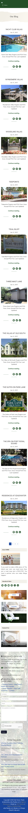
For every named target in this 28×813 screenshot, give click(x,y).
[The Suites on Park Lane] (14, 403)
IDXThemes (20, 804)
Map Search (18, 684)
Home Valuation (7, 688)
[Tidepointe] (14, 195)
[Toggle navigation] (4, 5)
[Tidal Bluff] (14, 245)
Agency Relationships (14, 806)
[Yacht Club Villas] (14, 44)
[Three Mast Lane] (14, 296)
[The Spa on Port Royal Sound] (14, 458)
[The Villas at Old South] (14, 348)
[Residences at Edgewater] (14, 509)
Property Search (7, 684)
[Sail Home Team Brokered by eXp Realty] (13, 2)
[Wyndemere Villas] (14, 94)
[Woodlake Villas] (14, 146)
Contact (11, 690)
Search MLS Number (7, 686)
